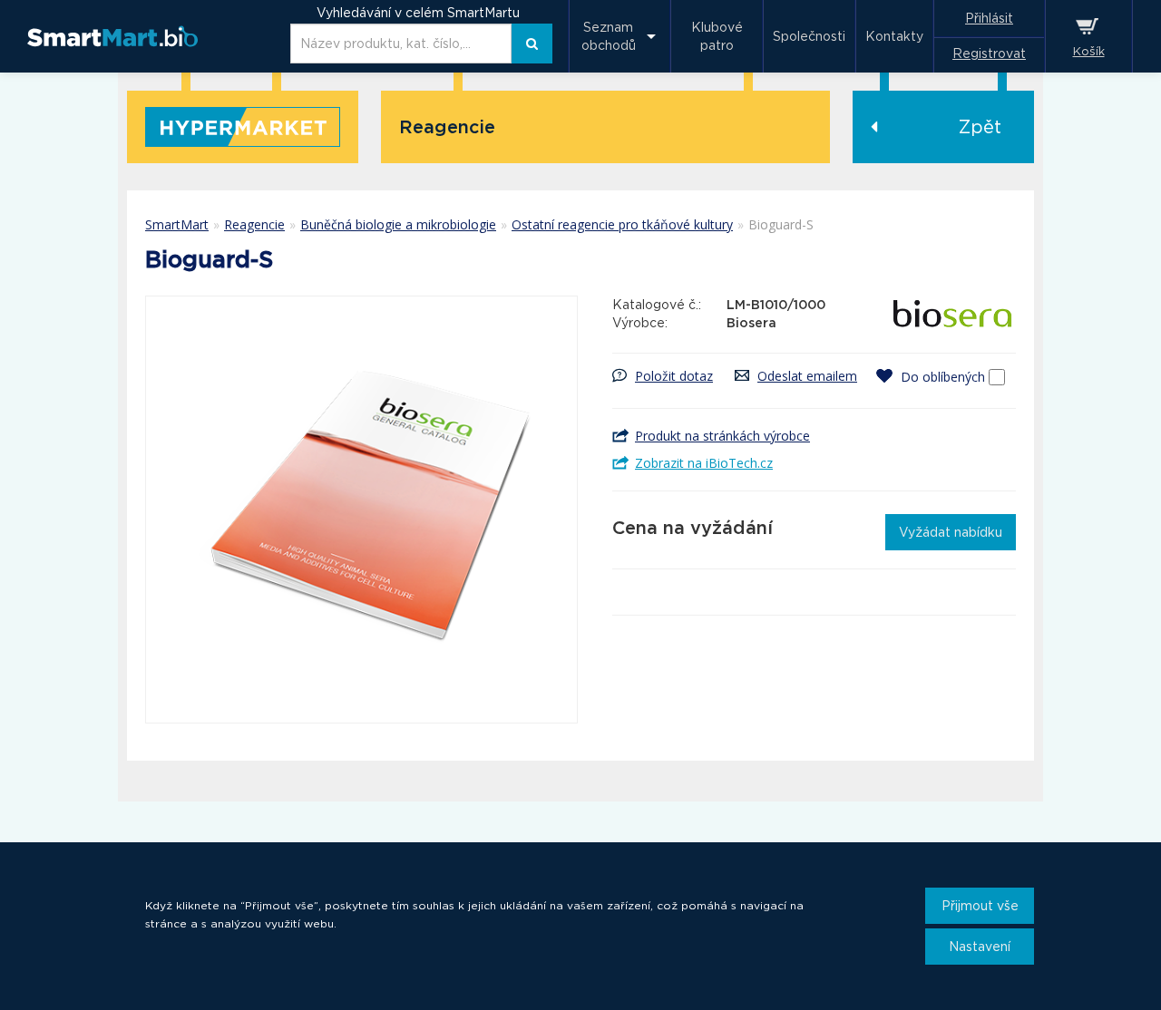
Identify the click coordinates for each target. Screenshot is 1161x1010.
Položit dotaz (674, 375)
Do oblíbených (943, 376)
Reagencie (254, 224)
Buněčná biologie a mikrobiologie (398, 224)
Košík (1089, 51)
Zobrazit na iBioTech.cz (704, 462)
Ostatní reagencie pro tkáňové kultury (622, 224)
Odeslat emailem (807, 375)
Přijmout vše (980, 905)
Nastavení (979, 946)
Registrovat (989, 53)
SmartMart (177, 224)
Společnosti (809, 36)
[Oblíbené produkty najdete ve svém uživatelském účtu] (888, 376)
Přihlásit (989, 18)
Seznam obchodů (608, 36)
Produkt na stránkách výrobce (722, 435)
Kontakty (894, 36)
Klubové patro (717, 36)
